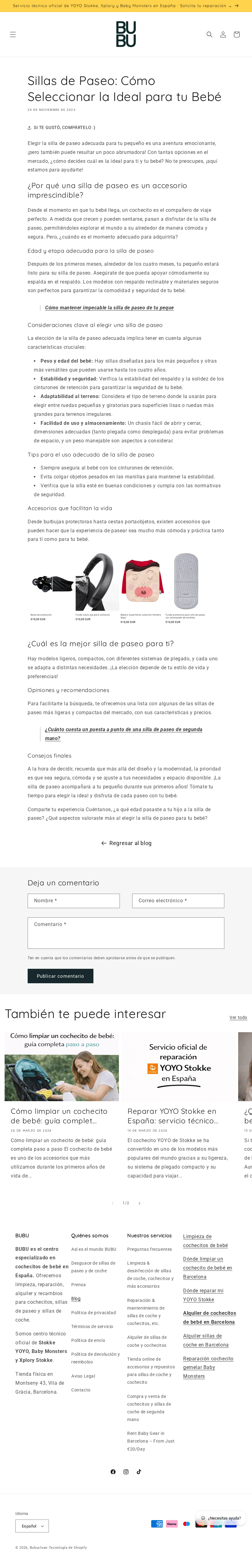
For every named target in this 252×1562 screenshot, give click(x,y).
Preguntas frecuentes (149, 1249)
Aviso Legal (83, 1376)
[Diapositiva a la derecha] (139, 1203)
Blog (76, 1298)
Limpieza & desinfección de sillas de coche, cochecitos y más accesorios (150, 1275)
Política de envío (88, 1340)
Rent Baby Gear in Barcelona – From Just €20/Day (151, 1441)
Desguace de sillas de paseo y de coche (93, 1267)
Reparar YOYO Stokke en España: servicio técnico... (173, 1115)
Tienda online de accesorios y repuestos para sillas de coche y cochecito (151, 1371)
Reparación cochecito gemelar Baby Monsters (208, 1367)
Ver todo (238, 1017)
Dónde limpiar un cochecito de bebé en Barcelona (207, 1268)
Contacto (81, 1389)
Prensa (78, 1284)
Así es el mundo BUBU (93, 1249)
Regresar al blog (130, 843)
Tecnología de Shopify (68, 1548)
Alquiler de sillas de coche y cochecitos (147, 1341)
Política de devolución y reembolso (95, 1358)
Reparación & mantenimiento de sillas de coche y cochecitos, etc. (146, 1312)
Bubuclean (39, 1548)
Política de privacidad (93, 1312)
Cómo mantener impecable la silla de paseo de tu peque (109, 308)
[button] (13, 34)
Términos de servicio (92, 1326)
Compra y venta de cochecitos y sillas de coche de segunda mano (149, 1408)
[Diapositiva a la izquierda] (112, 1203)
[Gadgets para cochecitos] (120, 628)
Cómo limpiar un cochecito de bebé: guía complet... (59, 1115)
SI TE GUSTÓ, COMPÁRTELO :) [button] (65, 127)
